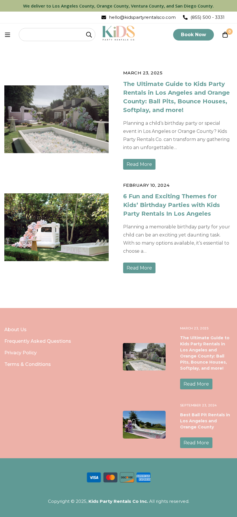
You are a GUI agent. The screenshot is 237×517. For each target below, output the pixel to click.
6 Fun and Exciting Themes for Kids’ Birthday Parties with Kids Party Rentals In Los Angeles (171, 205)
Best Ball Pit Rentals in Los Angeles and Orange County (205, 421)
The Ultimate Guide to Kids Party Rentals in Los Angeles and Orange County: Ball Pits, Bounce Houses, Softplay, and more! (176, 96)
